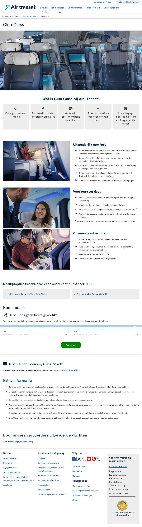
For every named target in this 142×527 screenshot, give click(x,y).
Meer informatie (70, 370)
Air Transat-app (79, 466)
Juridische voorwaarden (48, 475)
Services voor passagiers (48, 463)
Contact (75, 476)
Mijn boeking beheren (128, 2)
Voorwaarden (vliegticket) (49, 480)
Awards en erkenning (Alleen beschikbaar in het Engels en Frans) (18, 479)
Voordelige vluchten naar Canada (87, 490)
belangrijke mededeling (22, 441)
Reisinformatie (93, 7)
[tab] (36, 294)
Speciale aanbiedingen (82, 495)
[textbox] (35, 334)
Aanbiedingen (57, 7)
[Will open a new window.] (74, 459)
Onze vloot (7, 463)
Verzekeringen (44, 489)
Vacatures (7, 485)
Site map (76, 500)
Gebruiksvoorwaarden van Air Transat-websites (51, 469)
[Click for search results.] (60, 12)
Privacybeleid (44, 485)
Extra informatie (17, 380)
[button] (71, 345)
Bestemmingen (75, 7)
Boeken (44, 7)
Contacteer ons (111, 7)
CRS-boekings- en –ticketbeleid (52, 494)
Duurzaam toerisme (11, 472)
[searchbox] (51, 12)
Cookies (41, 458)
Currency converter (81, 486)
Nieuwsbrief (77, 471)
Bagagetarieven (10, 467)
